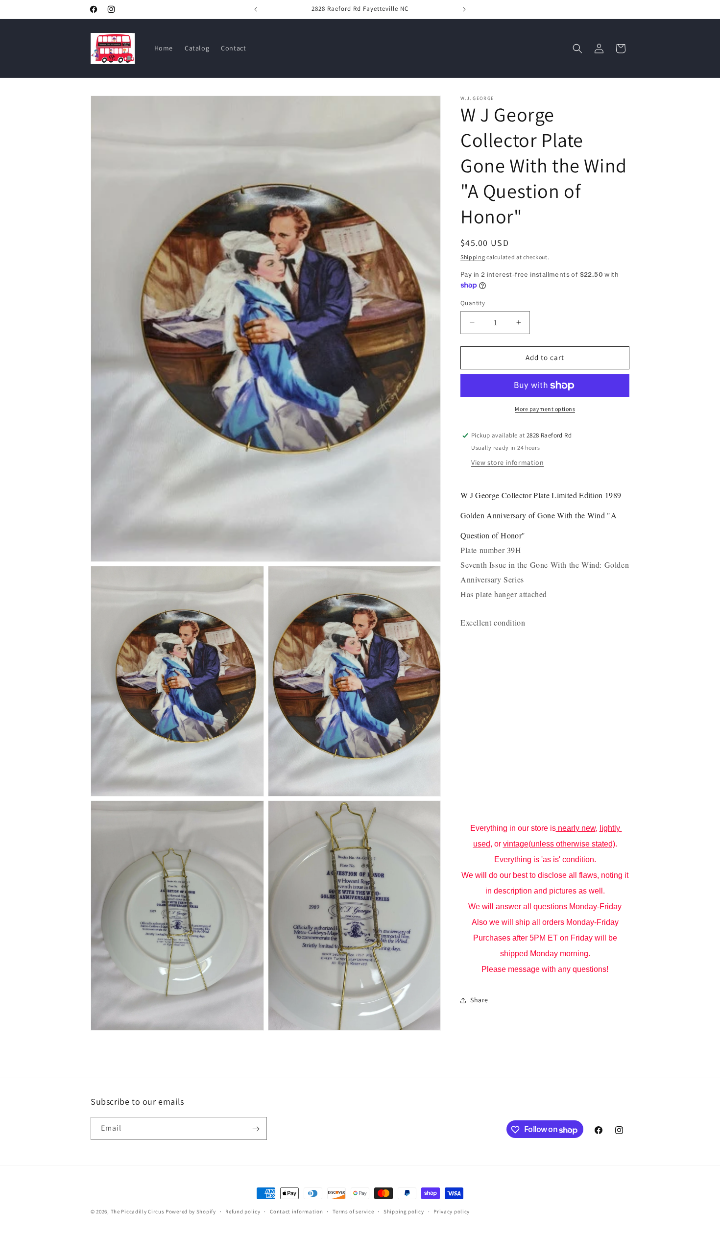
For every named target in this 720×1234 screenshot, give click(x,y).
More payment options (545, 408)
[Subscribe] (255, 1128)
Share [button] (479, 999)
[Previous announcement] (255, 9)
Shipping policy (404, 1211)
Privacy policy (451, 1211)
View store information (507, 462)
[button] (577, 48)
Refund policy (242, 1211)
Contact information (296, 1211)
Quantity (472, 303)
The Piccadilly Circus (138, 1211)
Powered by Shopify (191, 1211)
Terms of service (353, 1211)
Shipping (472, 257)
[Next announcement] (464, 9)
